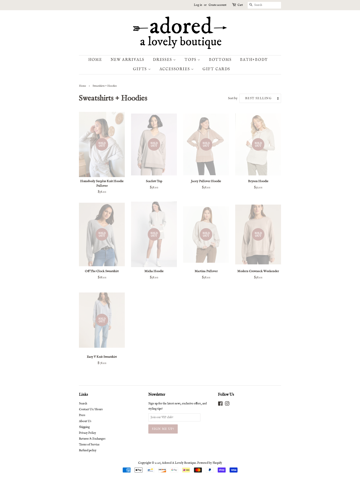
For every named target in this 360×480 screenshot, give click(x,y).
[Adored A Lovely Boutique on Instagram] (227, 404)
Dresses (163, 60)
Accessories (175, 69)
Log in (198, 5)
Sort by (233, 98)
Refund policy (87, 450)
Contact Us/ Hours (91, 409)
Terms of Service (89, 444)
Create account (217, 5)
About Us (85, 421)
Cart (240, 5)
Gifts (140, 69)
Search (83, 403)
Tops (191, 60)
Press (82, 415)
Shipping (84, 427)
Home (95, 60)
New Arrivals (128, 60)
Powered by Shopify (209, 463)
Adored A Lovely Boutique (179, 463)
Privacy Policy (87, 433)
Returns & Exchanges (92, 439)
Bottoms (220, 60)
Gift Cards (216, 69)
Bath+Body (254, 60)
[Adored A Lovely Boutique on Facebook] (220, 404)
